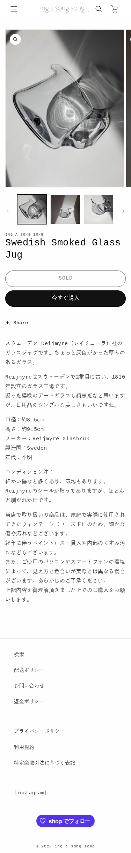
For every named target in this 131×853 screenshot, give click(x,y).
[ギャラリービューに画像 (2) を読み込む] (65, 209)
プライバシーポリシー (39, 731)
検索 (19, 654)
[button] (14, 9)
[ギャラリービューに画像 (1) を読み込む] (32, 209)
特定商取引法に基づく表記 (44, 763)
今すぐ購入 (66, 299)
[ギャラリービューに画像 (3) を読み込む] (99, 209)
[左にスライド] (7, 211)
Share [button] (20, 323)
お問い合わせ (29, 686)
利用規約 (24, 747)
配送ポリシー (29, 670)
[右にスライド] (123, 211)
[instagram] (30, 792)
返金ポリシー (29, 702)
